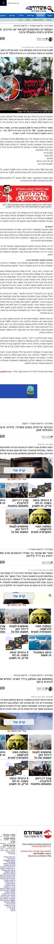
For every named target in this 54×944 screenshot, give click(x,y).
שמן (47, 444)
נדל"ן (20, 15)
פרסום (12, 910)
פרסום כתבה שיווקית (8, 895)
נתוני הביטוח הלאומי (42, 47)
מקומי (49, 20)
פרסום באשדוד (9, 892)
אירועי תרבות (10, 849)
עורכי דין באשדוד (9, 887)
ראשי (49, 15)
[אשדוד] (39, 13)
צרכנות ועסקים (9, 845)
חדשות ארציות (38, 20)
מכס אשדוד (41, 444)
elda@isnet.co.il (34, 856)
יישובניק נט (11, 859)
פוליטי (27, 20)
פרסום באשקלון (9, 872)
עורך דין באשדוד (9, 905)
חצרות (7, 836)
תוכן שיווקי (11, 847)
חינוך (13, 836)
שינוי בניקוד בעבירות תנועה (40, 697)
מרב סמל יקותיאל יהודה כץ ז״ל (38, 570)
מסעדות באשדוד (9, 865)
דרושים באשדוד (9, 882)
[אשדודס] (35, 838)
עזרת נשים (4, 850)
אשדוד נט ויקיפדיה (8, 894)
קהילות (30, 15)
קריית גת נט (11, 907)
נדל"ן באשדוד (10, 852)
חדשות (40, 15)
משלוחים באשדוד (9, 864)
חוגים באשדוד (10, 884)
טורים (12, 15)
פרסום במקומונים (9, 860)
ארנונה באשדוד (9, 885)
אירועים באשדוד (9, 880)
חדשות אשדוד (36, 26)
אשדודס (49, 26)
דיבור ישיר (11, 843)
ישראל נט (12, 854)
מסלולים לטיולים (9, 902)
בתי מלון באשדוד (9, 857)
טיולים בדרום (10, 904)
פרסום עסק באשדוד (8, 870)
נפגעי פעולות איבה (28, 47)
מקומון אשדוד (10, 862)
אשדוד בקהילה (9, 835)
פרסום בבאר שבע (9, 874)
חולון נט (12, 909)
